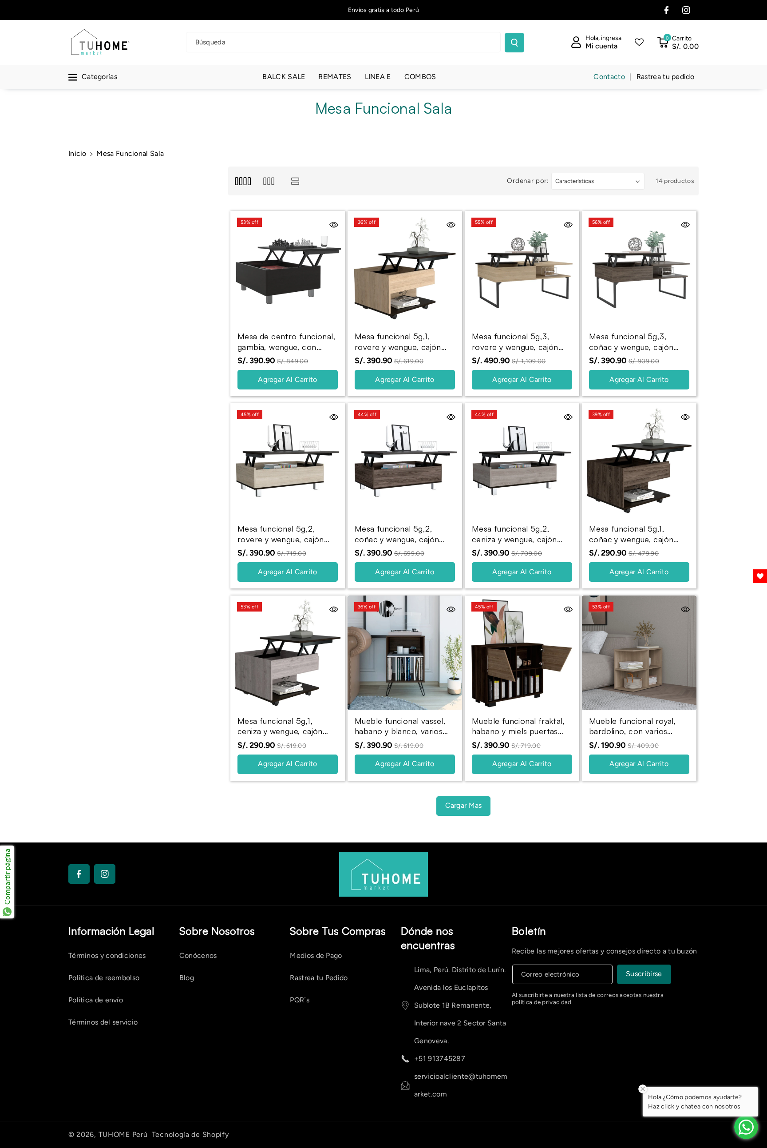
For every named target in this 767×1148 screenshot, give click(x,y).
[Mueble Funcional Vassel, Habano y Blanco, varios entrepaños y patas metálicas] (405, 653)
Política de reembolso (103, 977)
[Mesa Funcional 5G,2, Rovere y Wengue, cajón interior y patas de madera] (287, 460)
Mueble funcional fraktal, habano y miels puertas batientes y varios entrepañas (518, 726)
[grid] (243, 181)
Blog (186, 977)
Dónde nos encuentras (428, 938)
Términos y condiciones (107, 955)
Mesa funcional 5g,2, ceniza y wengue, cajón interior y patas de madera (521, 534)
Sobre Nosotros (217, 930)
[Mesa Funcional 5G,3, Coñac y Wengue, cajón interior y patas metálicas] (639, 268)
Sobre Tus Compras (338, 930)
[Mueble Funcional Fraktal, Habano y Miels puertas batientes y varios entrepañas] (522, 653)
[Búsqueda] (514, 42)
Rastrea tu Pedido (319, 977)
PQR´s (299, 1000)
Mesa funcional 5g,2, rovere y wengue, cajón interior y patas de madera (286, 534)
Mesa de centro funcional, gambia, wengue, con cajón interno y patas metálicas (286, 341)
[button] (678, 42)
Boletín (529, 930)
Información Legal (111, 930)
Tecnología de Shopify (190, 1134)
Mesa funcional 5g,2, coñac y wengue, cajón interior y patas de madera (404, 534)
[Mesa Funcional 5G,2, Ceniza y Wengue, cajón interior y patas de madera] (522, 460)
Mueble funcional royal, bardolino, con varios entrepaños (632, 726)
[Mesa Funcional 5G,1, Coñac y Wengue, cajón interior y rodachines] (639, 460)
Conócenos (198, 955)
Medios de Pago (316, 955)
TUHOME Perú (123, 1134)
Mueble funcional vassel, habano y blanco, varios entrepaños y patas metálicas (400, 726)
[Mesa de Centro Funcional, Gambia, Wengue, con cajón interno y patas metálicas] (287, 268)
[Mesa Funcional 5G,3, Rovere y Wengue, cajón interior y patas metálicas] (522, 268)
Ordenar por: (528, 181)
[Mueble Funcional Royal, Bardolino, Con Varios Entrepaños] (639, 653)
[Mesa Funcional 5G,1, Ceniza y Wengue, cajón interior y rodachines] (287, 653)
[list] (295, 181)
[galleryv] (269, 181)
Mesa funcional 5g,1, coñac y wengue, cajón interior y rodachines (631, 534)
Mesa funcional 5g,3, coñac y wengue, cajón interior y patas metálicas (636, 341)
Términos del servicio (103, 1022)
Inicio (77, 153)
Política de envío (95, 1000)
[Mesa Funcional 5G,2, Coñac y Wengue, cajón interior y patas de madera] (405, 460)
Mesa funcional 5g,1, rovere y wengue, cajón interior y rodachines (398, 341)
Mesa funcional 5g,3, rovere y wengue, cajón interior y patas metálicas (518, 341)
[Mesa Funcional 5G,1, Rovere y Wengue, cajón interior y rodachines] (405, 268)
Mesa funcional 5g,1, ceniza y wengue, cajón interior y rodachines (280, 726)
